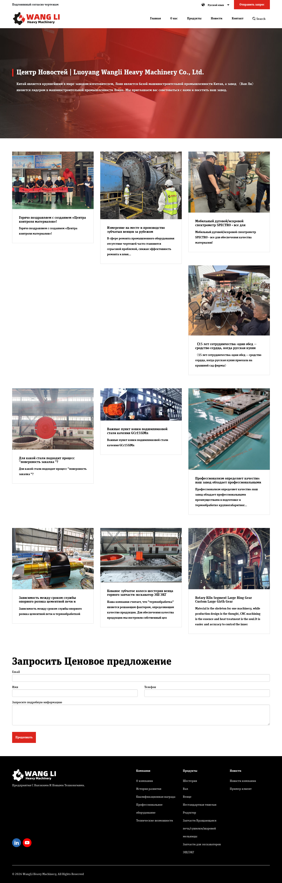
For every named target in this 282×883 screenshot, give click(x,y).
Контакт (237, 18)
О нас (174, 18)
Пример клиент (241, 788)
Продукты (194, 18)
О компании (144, 781)
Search (260, 18)
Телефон (150, 687)
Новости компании (243, 781)
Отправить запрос (251, 4)
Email (16, 672)
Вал (185, 788)
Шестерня (190, 781)
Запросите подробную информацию (37, 702)
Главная (155, 18)
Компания (143, 770)
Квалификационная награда (155, 796)
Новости (216, 18)
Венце (187, 796)
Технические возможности (154, 820)
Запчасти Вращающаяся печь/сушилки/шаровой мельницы (199, 828)
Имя (15, 687)
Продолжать (24, 737)
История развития (148, 788)
